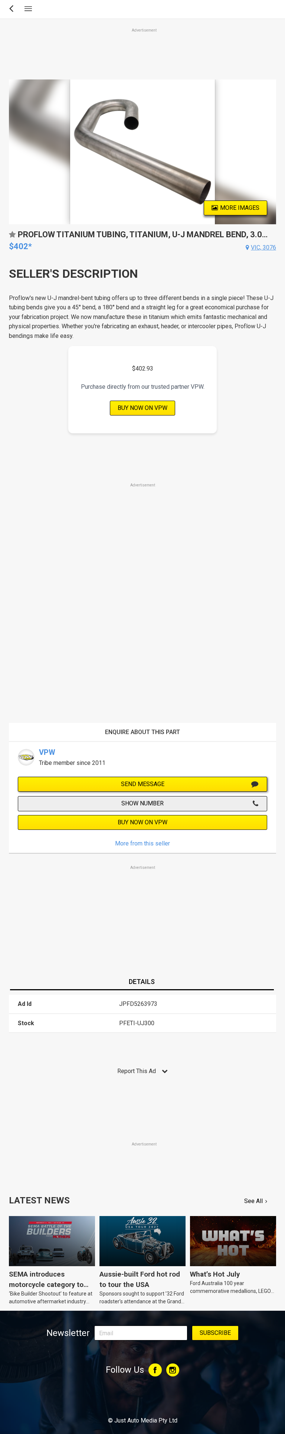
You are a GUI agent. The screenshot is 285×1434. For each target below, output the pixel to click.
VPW (47, 752)
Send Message (142, 784)
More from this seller (142, 843)
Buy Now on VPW (142, 407)
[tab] (141, 982)
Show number (142, 803)
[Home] (142, 1400)
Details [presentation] (142, 981)
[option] (142, 151)
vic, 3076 (263, 247)
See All (253, 1201)
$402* (20, 246)
